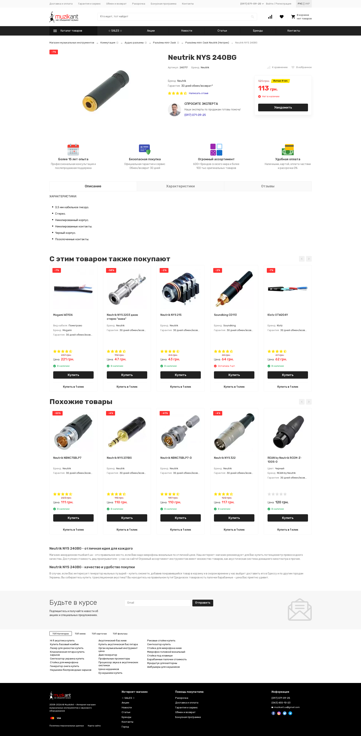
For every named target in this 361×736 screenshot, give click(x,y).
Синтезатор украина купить (67, 658)
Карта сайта (94, 726)
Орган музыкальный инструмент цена (118, 649)
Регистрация (283, 3)
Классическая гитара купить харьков (67, 653)
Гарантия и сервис (89, 3)
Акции (151, 30)
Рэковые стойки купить (161, 640)
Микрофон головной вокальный (166, 651)
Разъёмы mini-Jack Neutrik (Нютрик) (207, 42)
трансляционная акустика (108, 577)
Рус (300, 3)
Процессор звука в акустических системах (118, 664)
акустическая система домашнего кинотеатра (258, 559)
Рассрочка (138, 3)
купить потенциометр (269, 555)
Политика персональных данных (66, 726)
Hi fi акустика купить (62, 640)
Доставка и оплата (61, 3)
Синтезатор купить (159, 644)
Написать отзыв (198, 93)
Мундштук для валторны (162, 663)
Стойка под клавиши (160, 655)
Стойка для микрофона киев (164, 648)
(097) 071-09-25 (195, 115)
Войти (269, 3)
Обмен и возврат (116, 3)
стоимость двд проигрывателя (97, 559)
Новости (186, 30)
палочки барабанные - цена (224, 577)
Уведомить (283, 107)
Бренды (258, 30)
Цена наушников (109, 669)
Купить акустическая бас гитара (118, 644)
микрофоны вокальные (158, 555)
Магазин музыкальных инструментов (71, 42)
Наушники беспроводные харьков (70, 669)
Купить (73, 375)
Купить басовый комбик (64, 644)
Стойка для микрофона (64, 662)
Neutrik (205, 67)
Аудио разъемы (134, 42)
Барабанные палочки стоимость (167, 659)
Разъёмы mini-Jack (164, 42)
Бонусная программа (163, 3)
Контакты (188, 3)
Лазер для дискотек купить (66, 648)
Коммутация (107, 42)
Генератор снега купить (64, 666)
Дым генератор (108, 654)
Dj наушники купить (110, 672)
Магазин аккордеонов (63, 555)
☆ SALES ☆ (115, 30)
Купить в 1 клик (73, 386)
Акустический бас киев (113, 640)
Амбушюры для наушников (163, 666)
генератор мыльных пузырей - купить (114, 573)
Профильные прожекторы (114, 658)
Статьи (222, 30)
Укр (307, 3)
